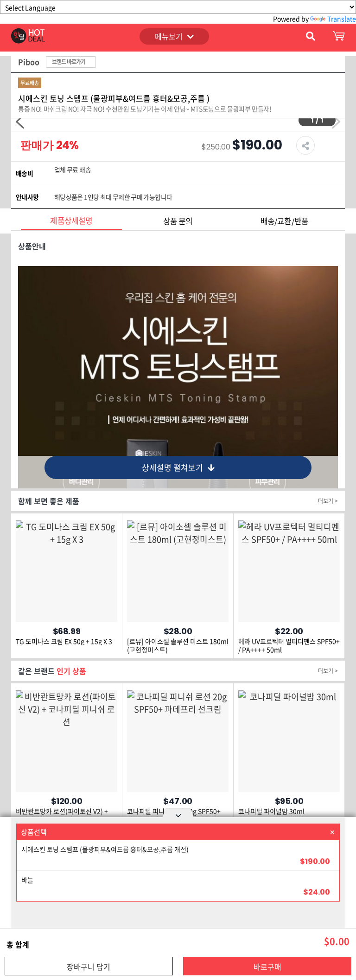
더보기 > (328, 501)
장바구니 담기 (88, 966)
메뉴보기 (169, 36)
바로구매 (267, 966)
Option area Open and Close (178, 814)
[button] (20, 122)
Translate (341, 18)
